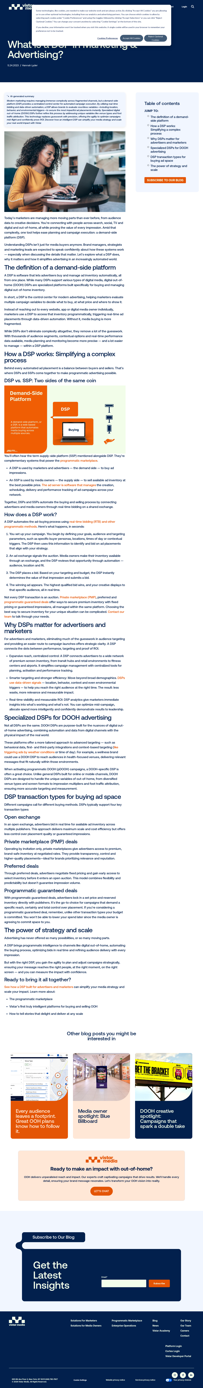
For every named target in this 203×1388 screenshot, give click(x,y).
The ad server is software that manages (69, 485)
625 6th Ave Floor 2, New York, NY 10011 (28, 1379)
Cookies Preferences (107, 38)
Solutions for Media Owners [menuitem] (86, 1325)
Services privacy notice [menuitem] (145, 1380)
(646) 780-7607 (51, 1379)
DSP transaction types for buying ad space (168, 158)
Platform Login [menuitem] (173, 1346)
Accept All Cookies (131, 38)
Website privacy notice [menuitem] (115, 1380)
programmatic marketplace (78, 460)
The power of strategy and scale (169, 167)
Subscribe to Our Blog (165, 180)
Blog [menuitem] (155, 1320)
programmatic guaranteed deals (26, 602)
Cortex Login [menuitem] (172, 1351)
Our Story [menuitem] (185, 1320)
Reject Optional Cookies (155, 38)
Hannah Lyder (30, 65)
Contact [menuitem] (184, 1335)
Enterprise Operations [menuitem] (124, 1325)
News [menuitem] (155, 1325)
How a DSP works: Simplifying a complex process (165, 129)
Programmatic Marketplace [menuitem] (127, 1320)
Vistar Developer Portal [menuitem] (178, 1356)
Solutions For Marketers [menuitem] (84, 1320)
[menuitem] (169, 1380)
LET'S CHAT (101, 1191)
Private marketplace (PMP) (78, 597)
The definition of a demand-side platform (170, 118)
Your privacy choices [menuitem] (182, 1380)
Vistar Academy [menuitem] (161, 1330)
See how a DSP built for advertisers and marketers (38, 987)
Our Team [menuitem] (185, 1325)
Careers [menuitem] (184, 1330)
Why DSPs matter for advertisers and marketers (168, 140)
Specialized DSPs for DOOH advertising (169, 149)
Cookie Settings (80, 1380)
